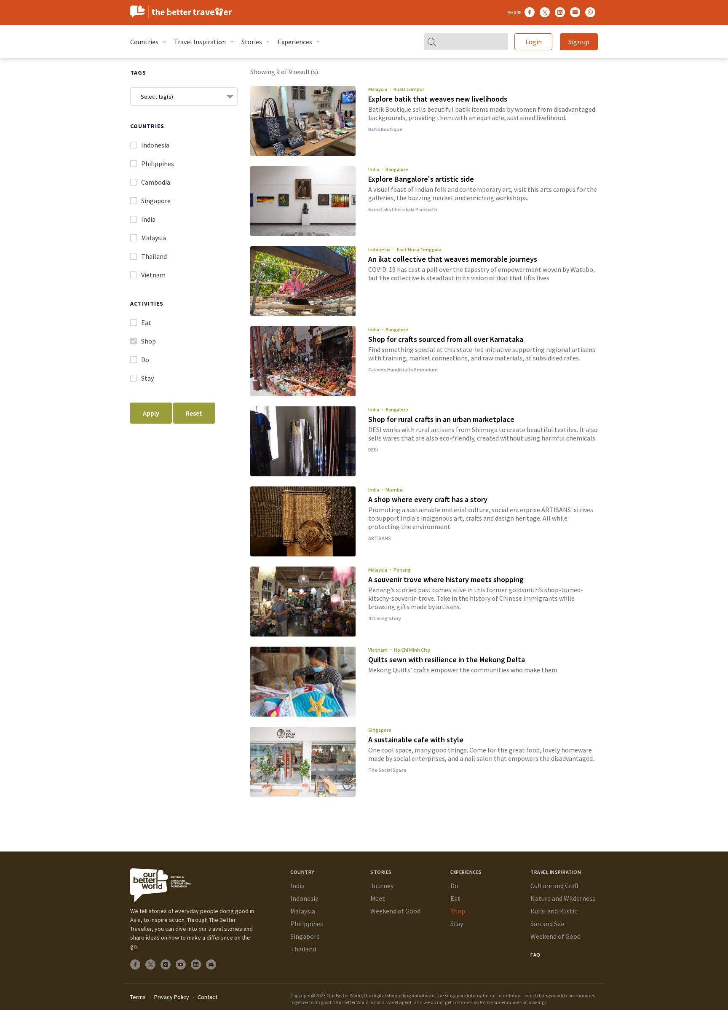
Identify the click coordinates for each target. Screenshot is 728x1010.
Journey (381, 885)
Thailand (303, 949)
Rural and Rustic (553, 911)
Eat (455, 898)
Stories (251, 42)
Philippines (306, 923)
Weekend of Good (395, 911)
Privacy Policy (171, 997)
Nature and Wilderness (562, 898)
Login (533, 42)
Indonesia (379, 249)
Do (454, 885)
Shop (457, 911)
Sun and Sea (547, 923)
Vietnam (378, 650)
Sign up (578, 42)
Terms (138, 997)
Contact (207, 997)
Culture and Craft (554, 885)
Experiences (295, 42)
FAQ (535, 954)
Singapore (379, 730)
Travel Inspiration (200, 42)
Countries (144, 42)
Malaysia (377, 89)
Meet (377, 898)
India (373, 169)
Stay (456, 923)
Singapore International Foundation (483, 995)
